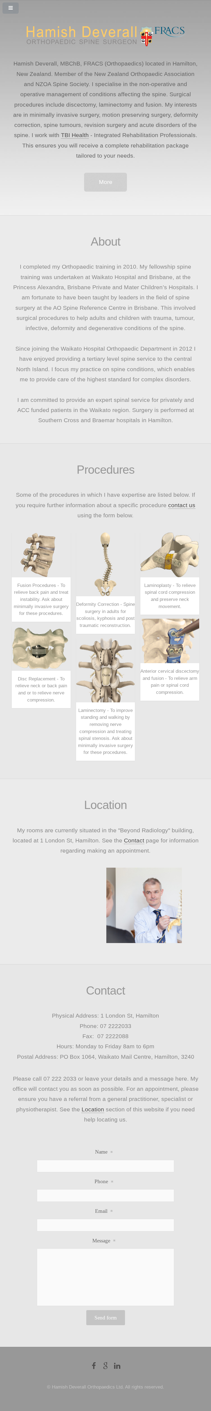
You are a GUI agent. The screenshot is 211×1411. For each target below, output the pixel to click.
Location (93, 1109)
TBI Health (75, 135)
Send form (106, 1318)
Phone (101, 1181)
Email (101, 1211)
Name (101, 1152)
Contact (134, 840)
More (105, 182)
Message (101, 1241)
